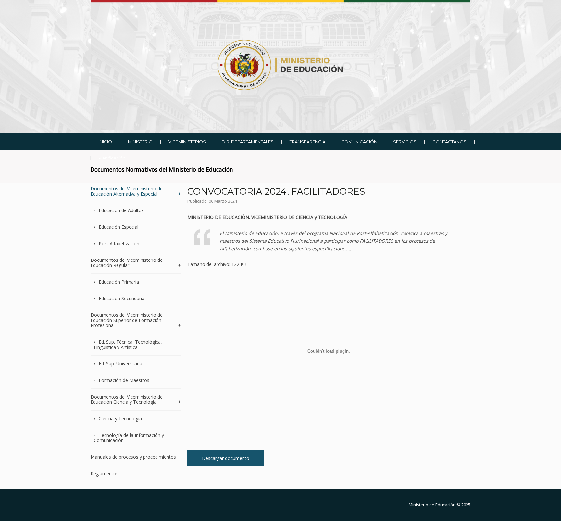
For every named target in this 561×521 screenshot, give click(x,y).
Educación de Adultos (121, 210)
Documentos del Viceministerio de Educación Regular (127, 262)
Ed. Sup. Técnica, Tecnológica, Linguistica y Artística (128, 344)
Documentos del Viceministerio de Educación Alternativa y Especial (127, 191)
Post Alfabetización (119, 243)
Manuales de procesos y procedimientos (133, 457)
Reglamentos (104, 473)
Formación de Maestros (124, 380)
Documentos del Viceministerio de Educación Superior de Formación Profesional (127, 320)
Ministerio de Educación (432, 505)
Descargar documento (225, 458)
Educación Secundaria (121, 298)
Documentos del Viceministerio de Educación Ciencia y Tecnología (127, 399)
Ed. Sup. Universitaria (120, 364)
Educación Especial (118, 227)
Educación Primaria (119, 282)
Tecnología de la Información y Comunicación (129, 437)
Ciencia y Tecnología (120, 418)
